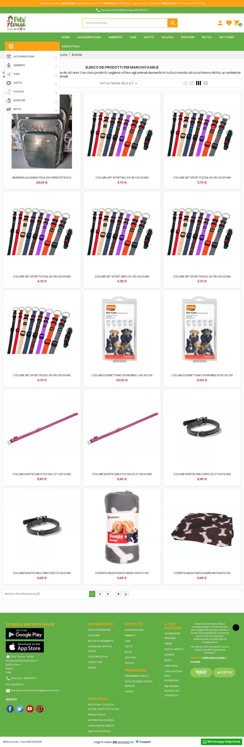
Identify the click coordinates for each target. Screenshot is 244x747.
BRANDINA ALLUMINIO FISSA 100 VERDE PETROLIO (41, 177)
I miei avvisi (171, 665)
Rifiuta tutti (201, 672)
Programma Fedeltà (137, 675)
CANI (127, 641)
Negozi (92, 667)
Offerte (129, 691)
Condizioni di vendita (101, 725)
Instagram (50, 709)
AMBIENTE (130, 635)
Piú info (195, 658)
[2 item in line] (205, 83)
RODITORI (130, 657)
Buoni (168, 660)
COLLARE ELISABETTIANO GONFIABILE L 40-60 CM (122, 375)
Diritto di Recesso (99, 731)
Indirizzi (169, 654)
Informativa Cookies (101, 720)
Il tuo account (173, 626)
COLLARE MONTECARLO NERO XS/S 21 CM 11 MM (42, 573)
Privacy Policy (96, 714)
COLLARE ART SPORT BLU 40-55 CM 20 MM (122, 177)
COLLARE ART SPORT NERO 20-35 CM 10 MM (122, 276)
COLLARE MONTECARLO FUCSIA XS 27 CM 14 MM (122, 474)
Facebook (10, 709)
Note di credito (174, 649)
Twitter (20, 709)
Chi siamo (94, 635)
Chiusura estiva (98, 656)
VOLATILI (129, 663)
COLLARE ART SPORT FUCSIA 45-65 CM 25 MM (42, 276)
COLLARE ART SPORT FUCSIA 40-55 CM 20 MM (202, 177)
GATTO (129, 646)
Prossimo (126, 594)
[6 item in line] (192, 83)
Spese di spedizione (99, 629)
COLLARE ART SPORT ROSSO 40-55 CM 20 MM (202, 276)
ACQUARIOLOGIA (134, 629)
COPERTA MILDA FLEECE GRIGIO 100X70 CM (122, 573)
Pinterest (40, 709)
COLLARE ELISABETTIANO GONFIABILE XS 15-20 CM (202, 375)
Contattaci (95, 662)
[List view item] (185, 83)
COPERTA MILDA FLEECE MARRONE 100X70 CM (202, 573)
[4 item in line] (198, 83)
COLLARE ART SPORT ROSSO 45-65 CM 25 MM (42, 375)
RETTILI (128, 652)
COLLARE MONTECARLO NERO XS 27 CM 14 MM (202, 474)
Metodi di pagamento (101, 641)
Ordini (168, 643)
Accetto (224, 672)
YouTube (30, 709)
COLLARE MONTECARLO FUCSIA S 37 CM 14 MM (42, 474)
